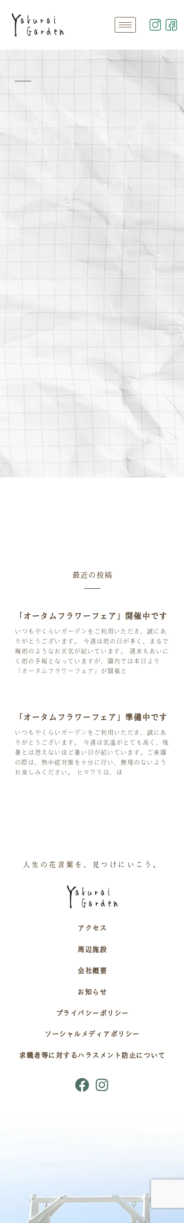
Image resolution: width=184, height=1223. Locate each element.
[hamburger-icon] (125, 25)
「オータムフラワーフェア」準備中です (91, 717)
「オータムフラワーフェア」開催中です (91, 616)
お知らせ (92, 992)
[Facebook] (82, 1085)
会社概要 (92, 970)
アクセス (92, 928)
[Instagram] (102, 1085)
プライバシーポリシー (92, 1013)
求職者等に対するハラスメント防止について (92, 1055)
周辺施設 (92, 949)
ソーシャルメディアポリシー (92, 1034)
